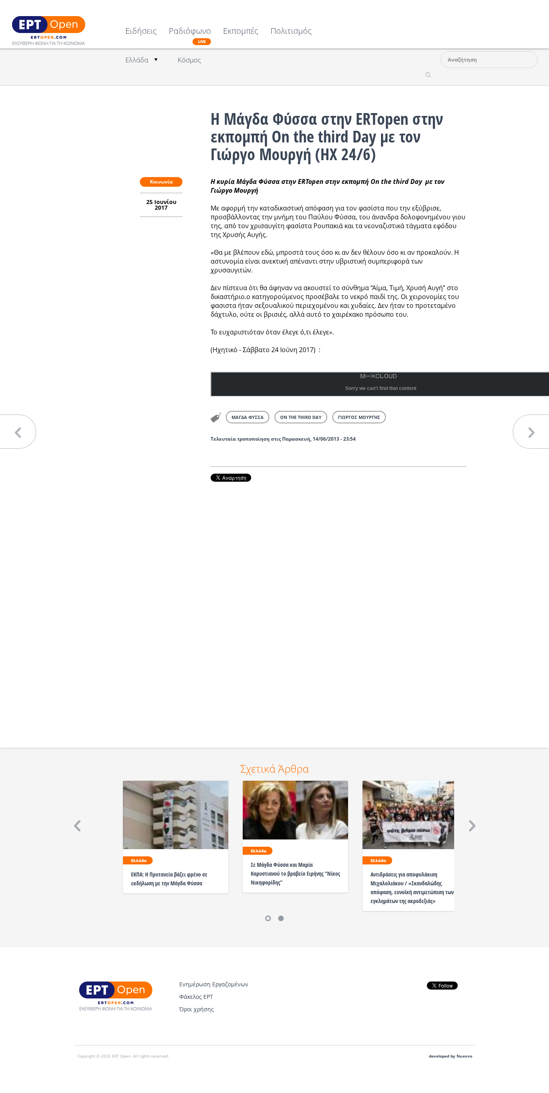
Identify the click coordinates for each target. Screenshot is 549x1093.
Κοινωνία (161, 181)
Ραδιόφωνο (190, 35)
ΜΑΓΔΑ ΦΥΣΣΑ (247, 417)
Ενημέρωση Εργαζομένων (213, 984)
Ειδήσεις (141, 31)
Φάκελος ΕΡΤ (196, 996)
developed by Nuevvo (450, 1056)
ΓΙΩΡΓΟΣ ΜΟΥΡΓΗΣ (359, 417)
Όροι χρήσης (196, 1009)
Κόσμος (189, 59)
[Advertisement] (338, 603)
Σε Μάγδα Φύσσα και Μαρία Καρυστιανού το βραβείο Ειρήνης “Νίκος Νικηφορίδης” (295, 873)
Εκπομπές (240, 31)
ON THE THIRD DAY (301, 417)
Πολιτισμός (291, 31)
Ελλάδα (136, 59)
